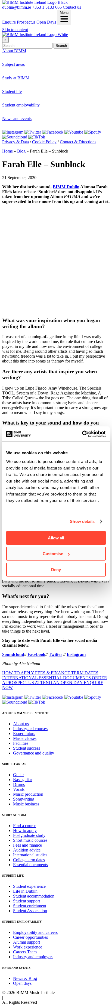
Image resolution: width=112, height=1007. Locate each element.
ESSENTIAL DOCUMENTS (65, 677)
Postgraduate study (29, 97)
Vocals (18, 789)
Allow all (56, 538)
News (18, 127)
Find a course (24, 87)
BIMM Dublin (66, 186)
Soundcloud (13, 654)
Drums (19, 83)
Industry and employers (33, 956)
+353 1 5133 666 (47, 7)
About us (21, 60)
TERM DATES (84, 673)
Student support (26, 901)
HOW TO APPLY (18, 673)
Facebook (36, 654)
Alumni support (26, 942)
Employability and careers (35, 114)
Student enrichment (29, 906)
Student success (26, 748)
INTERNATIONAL (20, 677)
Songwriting (23, 799)
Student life (12, 91)
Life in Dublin (25, 105)
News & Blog (25, 978)
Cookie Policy (44, 142)
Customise (53, 553)
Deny (56, 569)
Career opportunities (30, 119)
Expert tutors (24, 69)
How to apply (25, 92)
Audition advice (27, 850)
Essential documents (30, 864)
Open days (22, 132)
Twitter (55, 654)
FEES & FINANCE (53, 673)
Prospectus (26, 22)
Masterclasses (24, 738)
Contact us (72, 7)
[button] (64, 17)
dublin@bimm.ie (16, 7)
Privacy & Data (15, 142)
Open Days (46, 22)
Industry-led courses (30, 65)
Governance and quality (33, 753)
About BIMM (14, 50)
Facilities (20, 743)
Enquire (9, 22)
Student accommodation (33, 110)
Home (7, 151)
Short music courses (30, 840)
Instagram (76, 654)
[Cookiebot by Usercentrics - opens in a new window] (82, 434)
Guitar (18, 73)
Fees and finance (27, 845)
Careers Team (25, 952)
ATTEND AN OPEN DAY (59, 682)
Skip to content (15, 29)
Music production (28, 794)
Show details (82, 521)
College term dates (29, 859)
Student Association (30, 910)
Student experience (29, 100)
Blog (21, 151)
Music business (26, 804)
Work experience (27, 124)
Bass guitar (22, 78)
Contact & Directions (78, 142)
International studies (30, 855)
